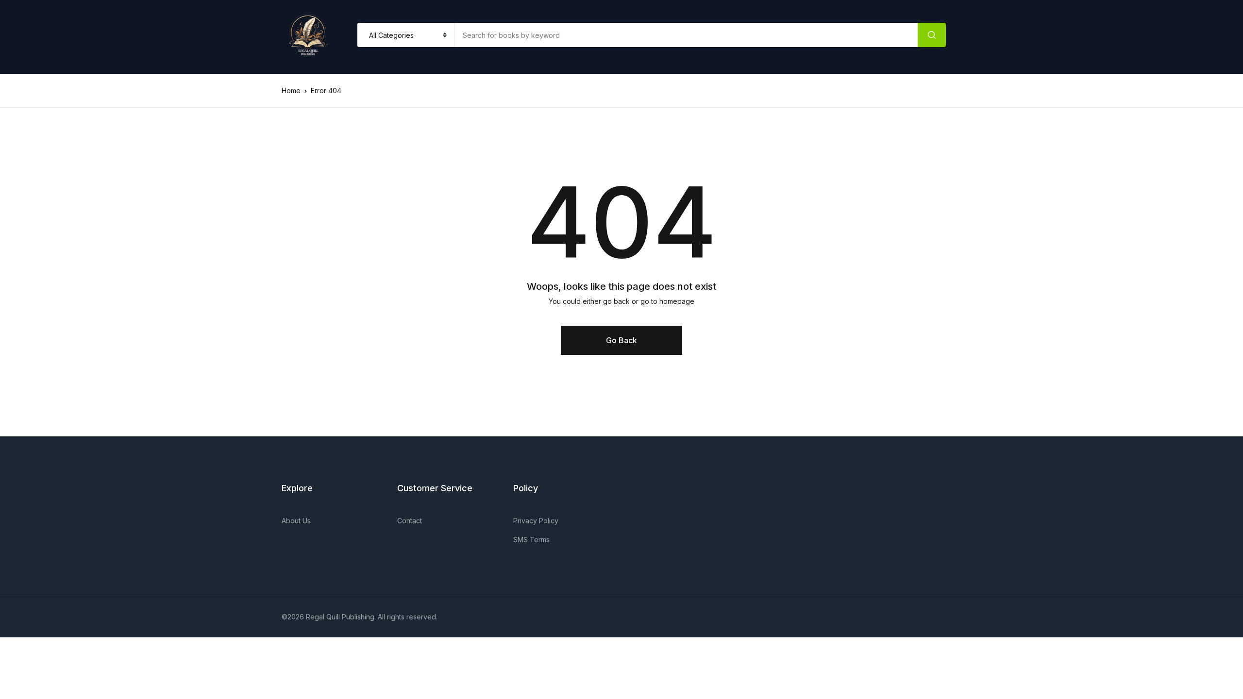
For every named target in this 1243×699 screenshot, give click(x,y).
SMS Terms (531, 539)
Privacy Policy (535, 520)
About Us (296, 520)
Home (291, 90)
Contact (409, 520)
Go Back (621, 340)
